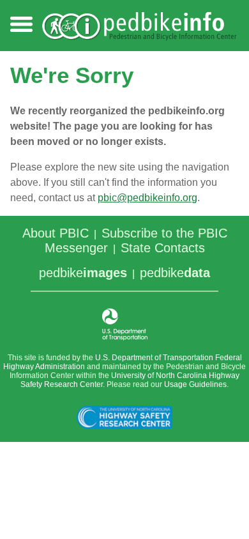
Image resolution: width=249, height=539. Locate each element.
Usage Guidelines (195, 384)
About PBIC (55, 233)
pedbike (83, 273)
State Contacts (163, 248)
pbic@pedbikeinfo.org (147, 197)
